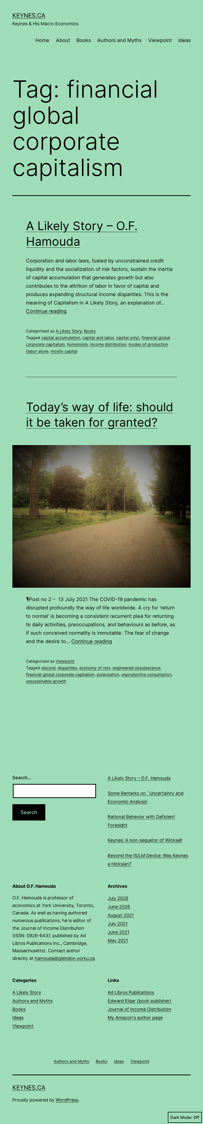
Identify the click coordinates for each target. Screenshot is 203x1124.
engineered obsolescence (136, 667)
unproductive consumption (146, 674)
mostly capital (64, 351)
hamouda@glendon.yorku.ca (65, 958)
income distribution (108, 344)
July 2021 (117, 923)
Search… (21, 777)
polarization (108, 674)
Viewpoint (160, 40)
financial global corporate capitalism (60, 674)
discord (48, 667)
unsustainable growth (46, 681)
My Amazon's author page (135, 1017)
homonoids (77, 344)
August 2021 (121, 915)
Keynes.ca (28, 15)
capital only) (127, 337)
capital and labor (98, 337)
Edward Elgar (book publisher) (139, 1000)
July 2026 (118, 898)
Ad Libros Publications (131, 992)
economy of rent (94, 667)
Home (42, 40)
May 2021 (118, 940)
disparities (67, 667)
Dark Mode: (181, 1117)
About (63, 40)
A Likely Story (69, 330)
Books (83, 40)
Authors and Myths (119, 40)
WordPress (67, 1099)
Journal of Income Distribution (139, 1009)
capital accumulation (60, 337)
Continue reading (46, 311)
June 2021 (118, 932)
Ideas (184, 40)
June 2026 (119, 906)
